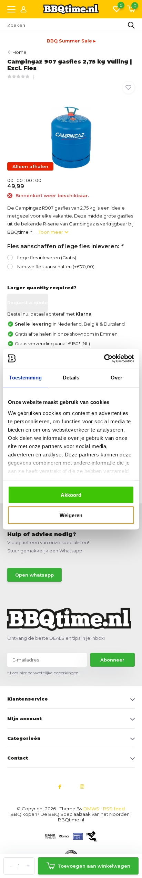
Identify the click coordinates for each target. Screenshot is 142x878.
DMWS (91, 808)
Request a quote (27, 302)
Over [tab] (116, 377)
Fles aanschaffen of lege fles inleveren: (65, 246)
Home (19, 52)
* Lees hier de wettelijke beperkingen (43, 672)
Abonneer (112, 660)
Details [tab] (71, 377)
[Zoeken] (131, 25)
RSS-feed (114, 808)
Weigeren (71, 515)
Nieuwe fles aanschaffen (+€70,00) (55, 266)
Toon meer (51, 232)
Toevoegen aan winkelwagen (94, 866)
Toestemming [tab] (25, 377)
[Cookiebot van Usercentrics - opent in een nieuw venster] (104, 358)
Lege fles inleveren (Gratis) (46, 257)
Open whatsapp (34, 575)
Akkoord (71, 495)
